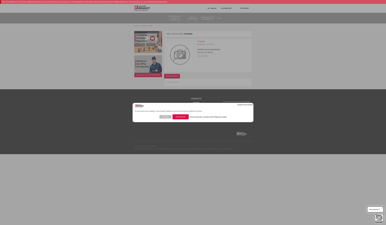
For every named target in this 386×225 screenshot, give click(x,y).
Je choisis (165, 117)
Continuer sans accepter (245, 104)
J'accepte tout (180, 117)
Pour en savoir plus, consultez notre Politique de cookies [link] (208, 117)
